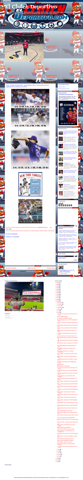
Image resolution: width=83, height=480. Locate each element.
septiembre (59, 307)
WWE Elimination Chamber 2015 (63, 427)
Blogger (67, 477)
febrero (59, 454)
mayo (58, 449)
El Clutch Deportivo (31, 7)
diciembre (59, 302)
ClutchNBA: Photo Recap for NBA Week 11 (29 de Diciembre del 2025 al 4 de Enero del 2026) (70, 171)
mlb (40, 230)
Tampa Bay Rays (51, 230)
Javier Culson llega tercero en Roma (64, 410)
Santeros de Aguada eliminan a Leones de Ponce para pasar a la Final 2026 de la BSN (70, 158)
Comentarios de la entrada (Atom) (33, 271)
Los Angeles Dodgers (34, 230)
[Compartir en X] (8, 229)
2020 (57, 292)
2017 (57, 297)
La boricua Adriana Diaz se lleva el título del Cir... (67, 335)
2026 (57, 282)
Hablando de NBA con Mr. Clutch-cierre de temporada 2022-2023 (67, 239)
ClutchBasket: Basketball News (66, 94)
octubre (59, 305)
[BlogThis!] (7, 229)
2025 (57, 284)
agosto (58, 309)
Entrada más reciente (11, 268)
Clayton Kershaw (19, 230)
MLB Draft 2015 (60, 364)
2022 (57, 289)
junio (58, 312)
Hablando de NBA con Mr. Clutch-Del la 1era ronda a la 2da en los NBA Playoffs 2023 (67, 231)
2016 (57, 299)
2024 (57, 286)
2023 (57, 287)
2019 (57, 294)
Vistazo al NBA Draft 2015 (62, 316)
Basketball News (67, 163)
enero (58, 456)
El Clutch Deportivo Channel (64, 88)
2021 (57, 291)
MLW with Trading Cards (68, 191)
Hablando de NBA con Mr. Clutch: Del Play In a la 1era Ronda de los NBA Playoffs (68, 235)
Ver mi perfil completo (63, 273)
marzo (58, 452)
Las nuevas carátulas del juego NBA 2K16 (65, 417)
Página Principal (32, 268)
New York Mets (44, 230)
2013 (57, 459)
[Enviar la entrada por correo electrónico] (50, 227)
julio (58, 310)
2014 (57, 458)
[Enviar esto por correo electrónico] (6, 229)
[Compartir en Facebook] (9, 229)
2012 (57, 461)
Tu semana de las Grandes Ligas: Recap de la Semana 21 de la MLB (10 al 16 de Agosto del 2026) (70, 152)
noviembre (59, 304)
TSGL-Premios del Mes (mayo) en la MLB (65, 428)
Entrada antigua (51, 268)
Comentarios (9, 317)
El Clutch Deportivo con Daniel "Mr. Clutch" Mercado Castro (67, 271)
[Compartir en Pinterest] (11, 229)
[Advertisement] (68, 216)
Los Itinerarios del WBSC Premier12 (64, 318)
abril (58, 451)
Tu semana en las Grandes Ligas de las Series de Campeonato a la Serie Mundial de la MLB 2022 (68, 247)
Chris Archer (12, 230)
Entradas (8, 315)
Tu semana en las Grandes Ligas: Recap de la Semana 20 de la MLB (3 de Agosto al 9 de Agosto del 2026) (70, 132)
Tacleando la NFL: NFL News (69, 176)
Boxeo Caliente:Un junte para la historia (65, 438)
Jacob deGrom (26, 230)
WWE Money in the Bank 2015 (63, 366)
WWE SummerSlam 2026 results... (70, 137)
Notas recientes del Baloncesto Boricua (65, 440)
